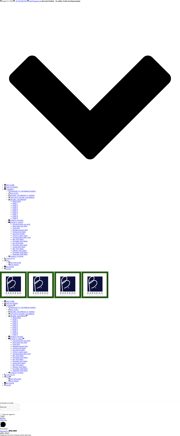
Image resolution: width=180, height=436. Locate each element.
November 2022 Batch (20, 241)
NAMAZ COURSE (16, 256)
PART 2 (15, 205)
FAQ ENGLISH (15, 263)
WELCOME (10, 185)
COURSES (10, 189)
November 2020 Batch (20, 252)
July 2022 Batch (17, 243)
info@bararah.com (35, 1)
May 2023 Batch (18, 239)
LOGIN (8, 269)
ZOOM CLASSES (16, 222)
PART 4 (15, 209)
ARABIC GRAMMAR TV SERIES (22, 195)
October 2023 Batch (19, 232)
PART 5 (15, 211)
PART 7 (15, 214)
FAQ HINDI (14, 265)
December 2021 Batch (19, 245)
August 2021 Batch (18, 247)
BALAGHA (14, 193)
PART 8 (15, 216)
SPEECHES (16, 201)
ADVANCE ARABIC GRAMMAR (22, 197)
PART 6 (15, 213)
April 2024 (16, 228)
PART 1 (15, 203)
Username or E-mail (6, 403)
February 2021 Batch (19, 250)
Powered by (4, 431)
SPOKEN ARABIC (16, 220)
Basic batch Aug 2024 (19, 226)
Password (3, 407)
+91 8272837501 (21, 1)
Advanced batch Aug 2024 (21, 224)
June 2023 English (18, 234)
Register (2, 418)
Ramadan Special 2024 (20, 230)
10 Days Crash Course (19, 235)
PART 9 (15, 218)
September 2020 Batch (20, 254)
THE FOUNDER (12, 187)
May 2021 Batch (18, 249)
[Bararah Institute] (54, 297)
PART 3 (15, 207)
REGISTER (10, 267)
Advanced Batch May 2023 (21, 237)
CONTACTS (10, 258)
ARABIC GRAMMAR (18, 199)
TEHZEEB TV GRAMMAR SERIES (23, 191)
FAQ (7, 260)
